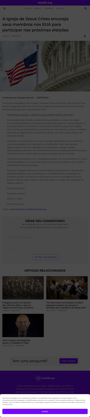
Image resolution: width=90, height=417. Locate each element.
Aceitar (45, 411)
